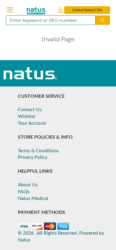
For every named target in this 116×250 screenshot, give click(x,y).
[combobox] (48, 20)
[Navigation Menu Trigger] (10, 10)
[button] (60, 10)
